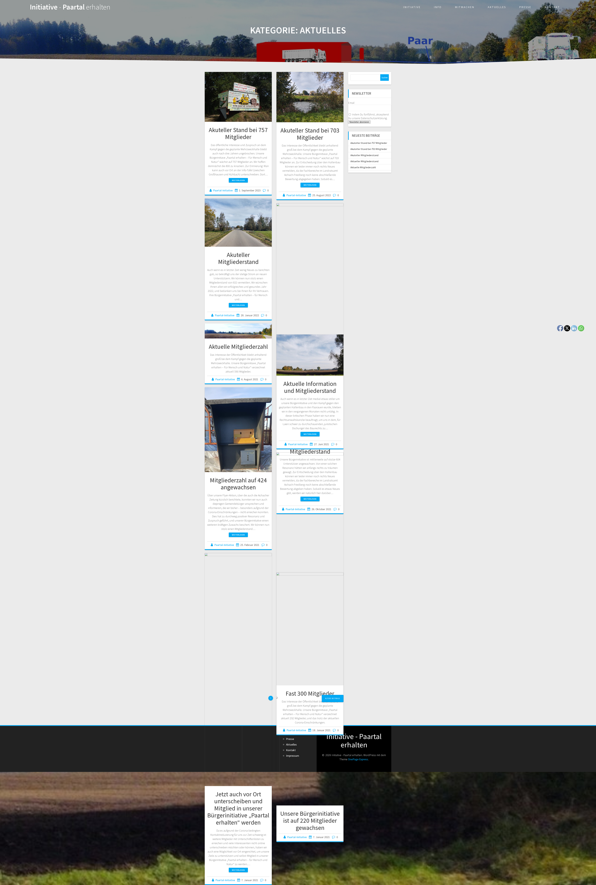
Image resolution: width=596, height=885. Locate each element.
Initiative (412, 7)
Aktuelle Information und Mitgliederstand (309, 387)
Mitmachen (464, 7)
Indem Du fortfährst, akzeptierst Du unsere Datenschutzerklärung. (368, 116)
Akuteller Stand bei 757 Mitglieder (238, 133)
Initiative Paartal (70, 7)
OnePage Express (358, 759)
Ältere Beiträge (332, 698)
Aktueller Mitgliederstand (364, 161)
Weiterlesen (238, 180)
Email (351, 103)
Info (438, 7)
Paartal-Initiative (223, 190)
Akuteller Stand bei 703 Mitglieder (309, 133)
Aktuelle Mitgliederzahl (238, 346)
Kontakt (552, 7)
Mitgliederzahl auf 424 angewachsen (238, 483)
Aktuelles (497, 7)
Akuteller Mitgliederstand (238, 258)
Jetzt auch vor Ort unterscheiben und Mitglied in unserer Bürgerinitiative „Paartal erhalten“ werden (238, 808)
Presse (525, 7)
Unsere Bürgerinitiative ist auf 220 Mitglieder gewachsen (310, 821)
